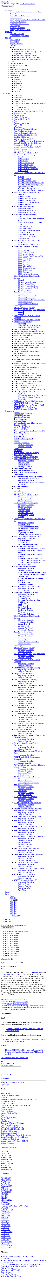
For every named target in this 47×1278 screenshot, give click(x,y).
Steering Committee (25, 467)
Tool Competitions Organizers (28, 783)
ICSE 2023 (13, 906)
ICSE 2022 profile (11, 941)
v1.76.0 (21, 1082)
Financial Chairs (24, 465)
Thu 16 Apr (18, 87)
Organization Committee (26, 538)
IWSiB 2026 (5, 1204)
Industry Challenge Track (22, 119)
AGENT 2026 (6, 1178)
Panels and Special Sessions (23, 99)
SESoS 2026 (5, 1236)
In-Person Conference (17, 28)
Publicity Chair (23, 775)
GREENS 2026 (6, 1200)
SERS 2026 (5, 1234)
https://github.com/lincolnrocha (17, 1004)
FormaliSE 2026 (6, 1159)
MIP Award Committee (26, 620)
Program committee (25, 878)
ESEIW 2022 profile (12, 933)
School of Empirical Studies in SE (25, 135)
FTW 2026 (5, 1194)
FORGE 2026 (6, 1157)
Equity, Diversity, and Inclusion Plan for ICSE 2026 (27, 20)
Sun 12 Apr (18, 79)
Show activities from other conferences (14, 1058)
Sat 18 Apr (17, 91)
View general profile (7, 1065)
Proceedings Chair (24, 773)
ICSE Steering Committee (23, 413)
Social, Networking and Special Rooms (27, 143)
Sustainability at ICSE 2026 (19, 24)
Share (3, 1061)
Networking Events (16, 73)
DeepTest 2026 (6, 1184)
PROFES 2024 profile (13, 953)
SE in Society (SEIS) (21, 109)
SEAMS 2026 (6, 1167)
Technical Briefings (16, 63)
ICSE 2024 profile (11, 943)
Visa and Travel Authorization (20, 16)
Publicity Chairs (23, 463)
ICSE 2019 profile (11, 935)
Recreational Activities (17, 75)
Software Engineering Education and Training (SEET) (19, 1099)
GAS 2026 (4, 1196)
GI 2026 (4, 1198)
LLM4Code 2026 (7, 1210)
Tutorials (13, 61)
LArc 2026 (5, 1208)
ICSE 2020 (13, 912)
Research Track (19, 101)
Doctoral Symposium (21, 123)
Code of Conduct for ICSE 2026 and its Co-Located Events (21, 1264)
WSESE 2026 (6, 1248)
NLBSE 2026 (5, 1216)
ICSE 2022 (13, 908)
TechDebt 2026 (6, 1169)
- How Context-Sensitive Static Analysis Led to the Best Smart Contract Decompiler (32, 397)
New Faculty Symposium (23, 131)
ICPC (20, 216)
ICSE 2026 (5, 925)
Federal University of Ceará (10, 974)
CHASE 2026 (6, 1155)
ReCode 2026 (5, 1226)
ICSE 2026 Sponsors (17, 34)
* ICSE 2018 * (15, 916)
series (11, 925)
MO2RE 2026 (6, 1212)
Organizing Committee (22, 417)
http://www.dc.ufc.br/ (20, 1002)
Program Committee (25, 447)
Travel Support (15, 26)
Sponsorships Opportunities (19, 36)
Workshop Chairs (24, 721)
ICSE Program (15, 40)
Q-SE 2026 (5, 1220)
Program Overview (16, 44)
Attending (8, 10)
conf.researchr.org (11, 1082)
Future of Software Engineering (25, 133)
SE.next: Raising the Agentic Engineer (27, 59)
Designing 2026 (6, 1186)
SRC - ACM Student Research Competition (29, 141)
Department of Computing (33, 972)
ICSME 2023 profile (12, 947)
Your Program (14, 42)
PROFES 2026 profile (13, 955)
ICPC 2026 (5, 1161)
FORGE (21, 194)
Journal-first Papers (20, 113)
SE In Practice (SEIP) (21, 107)
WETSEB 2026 (6, 1246)
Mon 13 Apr (18, 81)
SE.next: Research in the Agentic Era (27, 57)
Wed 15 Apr (18, 85)
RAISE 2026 (5, 1224)
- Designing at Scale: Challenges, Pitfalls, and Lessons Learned (29, 327)
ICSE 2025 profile (11, 945)
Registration (14, 14)
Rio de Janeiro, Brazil (27, 4)
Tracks (7, 93)
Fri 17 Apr (17, 89)
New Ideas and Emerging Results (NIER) (28, 111)
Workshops (18, 127)
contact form (5, 1079)
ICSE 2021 (13, 910)
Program (8, 38)
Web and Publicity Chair (26, 860)
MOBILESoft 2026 (7, 1163)
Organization (9, 411)
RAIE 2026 (5, 1222)
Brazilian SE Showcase (22, 137)
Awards (12, 67)
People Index (18, 491)
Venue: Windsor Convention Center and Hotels (26, 12)
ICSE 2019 (13, 914)
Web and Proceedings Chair (28, 719)
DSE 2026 (4, 1188)
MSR (20, 248)
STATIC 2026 (6, 1238)
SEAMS (21, 280)
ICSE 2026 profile (7, 927)
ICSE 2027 (13, 898)
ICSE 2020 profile (11, 937)
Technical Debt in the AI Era (24, 50)
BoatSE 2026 (5, 1182)
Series (12, 896)
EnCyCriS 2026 (6, 1190)
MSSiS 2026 (5, 1214)
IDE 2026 (4, 1202)
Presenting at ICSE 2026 (18, 65)
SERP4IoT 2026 (6, 1232)
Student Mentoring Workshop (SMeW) (27, 147)
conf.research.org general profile (16, 931)
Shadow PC (18, 125)
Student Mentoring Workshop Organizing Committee (28, 479)
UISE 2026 (5, 1244)
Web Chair (22, 890)
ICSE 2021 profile (11, 939)
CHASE (21, 177)
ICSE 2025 (13, 902)
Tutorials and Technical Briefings (25, 129)
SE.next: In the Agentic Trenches (25, 55)
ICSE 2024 (13, 904)
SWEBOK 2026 (6, 1242)
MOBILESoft (23, 242)
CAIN (20, 157)
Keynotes (13, 46)
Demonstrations (19, 115)
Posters (16, 121)
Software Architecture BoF (23, 139)
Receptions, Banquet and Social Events (23, 71)
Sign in (7, 920)
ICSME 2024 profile (12, 949)
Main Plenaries (19, 97)
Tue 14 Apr (18, 83)
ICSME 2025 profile (12, 951)
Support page (5, 1084)
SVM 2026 (5, 1240)
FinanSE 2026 (6, 1192)
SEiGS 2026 (5, 1230)
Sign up (8, 922)
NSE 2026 (4, 1218)
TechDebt (21, 294)
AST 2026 (4, 1151)
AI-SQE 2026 (6, 1180)
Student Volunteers (20, 149)
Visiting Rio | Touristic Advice (20, 30)
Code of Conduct (16, 18)
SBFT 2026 (5, 1228)
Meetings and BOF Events (19, 69)
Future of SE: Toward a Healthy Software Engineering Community (28, 53)
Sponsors (8, 32)
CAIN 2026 (5, 1153)
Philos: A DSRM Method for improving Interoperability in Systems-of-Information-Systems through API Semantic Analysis (25, 1052)
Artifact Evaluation (20, 117)
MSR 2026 (5, 1165)
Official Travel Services (18, 22)
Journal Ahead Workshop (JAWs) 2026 (14, 1206)
